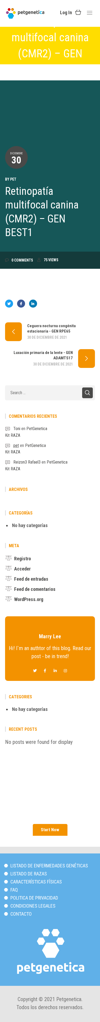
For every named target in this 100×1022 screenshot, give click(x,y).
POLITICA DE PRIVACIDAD (33, 898)
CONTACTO (20, 914)
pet (13, 179)
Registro (22, 558)
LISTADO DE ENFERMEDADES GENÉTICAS (48, 865)
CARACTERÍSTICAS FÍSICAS (35, 882)
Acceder (22, 569)
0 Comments (22, 260)
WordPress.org (28, 599)
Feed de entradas (31, 579)
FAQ (13, 890)
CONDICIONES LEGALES (32, 906)
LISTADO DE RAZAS (28, 873)
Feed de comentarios (34, 589)
